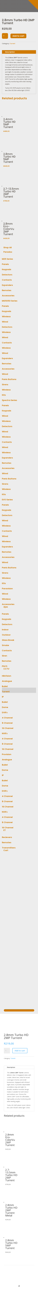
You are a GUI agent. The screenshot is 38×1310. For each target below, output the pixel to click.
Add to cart (18, 36)
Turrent (12, 44)
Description (10, 52)
